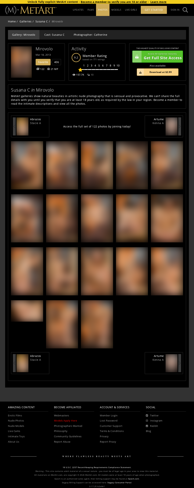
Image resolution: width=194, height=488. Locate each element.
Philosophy (61, 431)
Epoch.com (133, 479)
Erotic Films (15, 415)
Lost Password (109, 420)
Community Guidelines (68, 436)
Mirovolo (44, 49)
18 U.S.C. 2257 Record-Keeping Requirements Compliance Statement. (97, 467)
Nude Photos (16, 420)
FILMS (91, 9)
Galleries (26, 21)
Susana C (41, 21)
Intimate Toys (16, 436)
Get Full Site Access (163, 56)
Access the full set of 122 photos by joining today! (97, 126)
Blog (148, 431)
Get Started (154, 10)
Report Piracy (108, 441)
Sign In (175, 9)
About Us (13, 441)
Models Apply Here (65, 420)
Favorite (43, 62)
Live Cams (14, 431)
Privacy (104, 436)
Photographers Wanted (68, 426)
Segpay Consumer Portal (119, 482)
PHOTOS (103, 9)
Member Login (108, 415)
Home (12, 21)
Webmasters (61, 415)
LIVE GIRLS (131, 9)
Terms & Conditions (112, 431)
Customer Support (111, 426)
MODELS (116, 9)
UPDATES (78, 9)
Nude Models (16, 426)
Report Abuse (62, 441)
